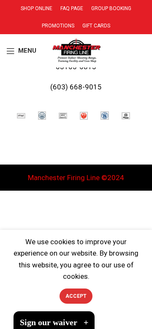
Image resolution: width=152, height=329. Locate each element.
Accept (76, 296)
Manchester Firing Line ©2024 (76, 177)
